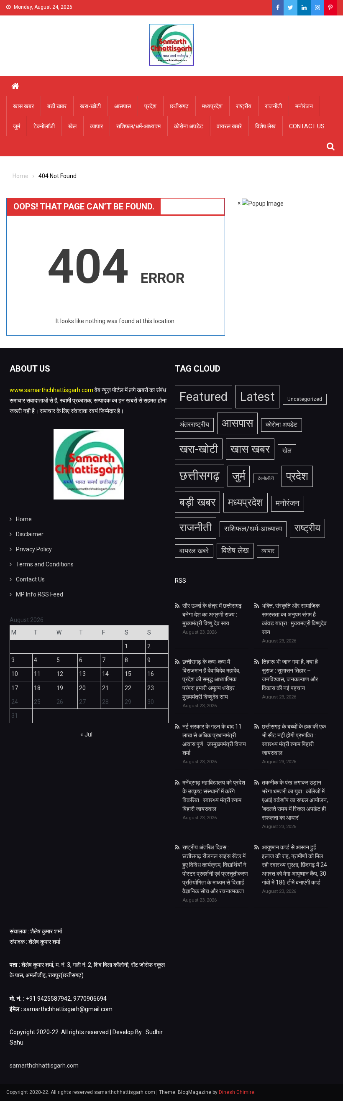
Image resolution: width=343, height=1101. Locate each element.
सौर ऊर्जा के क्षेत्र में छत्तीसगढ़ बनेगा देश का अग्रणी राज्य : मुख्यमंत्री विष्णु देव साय (212, 614)
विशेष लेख (265, 126)
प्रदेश (150, 106)
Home (24, 519)
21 (105, 688)
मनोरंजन (304, 106)
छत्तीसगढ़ (179, 106)
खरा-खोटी (90, 106)
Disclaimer (30, 534)
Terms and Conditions (45, 564)
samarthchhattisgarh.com (44, 1065)
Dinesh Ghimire (236, 1092)
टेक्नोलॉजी (44, 126)
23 (150, 688)
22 (128, 688)
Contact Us (307, 126)
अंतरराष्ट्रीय (194, 424)
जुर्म (16, 126)
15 (128, 673)
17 (14, 688)
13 (82, 673)
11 (37, 673)
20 (82, 688)
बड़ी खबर (57, 106)
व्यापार (96, 126)
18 (37, 688)
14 (105, 673)
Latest (257, 397)
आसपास (122, 106)
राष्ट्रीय (243, 106)
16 (150, 673)
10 (14, 673)
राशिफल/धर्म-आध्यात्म (138, 126)
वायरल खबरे (229, 126)
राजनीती (273, 106)
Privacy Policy (34, 549)
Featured (203, 397)
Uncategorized (304, 399)
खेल (72, 126)
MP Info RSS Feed (39, 594)
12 (59, 673)
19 (59, 688)
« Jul (86, 734)
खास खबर (23, 106)
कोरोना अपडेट (188, 126)
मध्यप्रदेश (212, 106)
